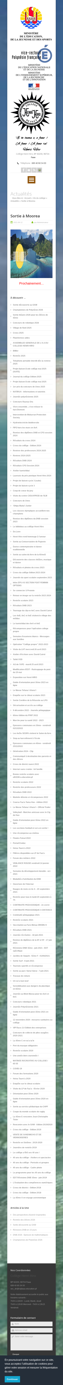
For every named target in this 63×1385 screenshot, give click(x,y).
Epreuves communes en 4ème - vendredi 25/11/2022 (32, 744)
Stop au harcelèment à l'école (26, 738)
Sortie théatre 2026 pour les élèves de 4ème (30, 316)
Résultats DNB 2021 (22, 930)
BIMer (15, 351)
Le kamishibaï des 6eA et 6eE (26, 623)
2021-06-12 (17, 222)
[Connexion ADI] (39, 170)
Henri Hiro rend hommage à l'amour (29, 537)
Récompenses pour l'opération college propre (30, 630)
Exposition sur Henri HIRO (25, 677)
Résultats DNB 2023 (22, 605)
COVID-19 (17, 1068)
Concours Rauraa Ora (23, 402)
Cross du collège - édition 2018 (27, 1193)
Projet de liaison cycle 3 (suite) (27, 481)
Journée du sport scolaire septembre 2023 (32, 577)
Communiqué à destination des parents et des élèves (32, 757)
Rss (34, 170)
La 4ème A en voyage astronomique (29, 1198)
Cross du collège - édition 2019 (27, 1129)
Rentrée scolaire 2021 (23, 920)
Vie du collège (39, 198)
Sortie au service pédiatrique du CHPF (30, 1107)
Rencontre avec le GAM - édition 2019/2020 (32, 1124)
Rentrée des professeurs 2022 (27, 787)
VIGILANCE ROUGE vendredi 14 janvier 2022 (31, 864)
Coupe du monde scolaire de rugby (29, 1112)
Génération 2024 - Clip (23, 751)
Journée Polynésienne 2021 (25, 1007)
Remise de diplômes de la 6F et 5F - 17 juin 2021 (32, 941)
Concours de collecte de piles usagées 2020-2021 (30, 1034)
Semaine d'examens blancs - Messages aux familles (31, 637)
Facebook (23, 170)
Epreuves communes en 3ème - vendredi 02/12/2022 (32, 726)
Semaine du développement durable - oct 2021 (31, 872)
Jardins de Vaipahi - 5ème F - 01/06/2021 (31, 956)
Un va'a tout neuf (20, 981)
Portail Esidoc (19, 843)
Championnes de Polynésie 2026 (28, 310)
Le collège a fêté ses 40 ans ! (26, 1152)
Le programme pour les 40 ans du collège (32, 1173)
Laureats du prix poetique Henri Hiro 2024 (32, 476)
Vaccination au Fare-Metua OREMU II (30, 925)
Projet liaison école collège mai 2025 (29, 382)
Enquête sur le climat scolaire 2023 (29, 695)
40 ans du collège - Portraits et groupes (31, 1162)
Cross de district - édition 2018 (27, 1188)
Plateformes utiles (21, 338)
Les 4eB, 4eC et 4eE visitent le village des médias (32, 617)
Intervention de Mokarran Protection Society (29, 416)
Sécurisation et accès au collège (28, 705)
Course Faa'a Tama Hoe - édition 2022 (30, 802)
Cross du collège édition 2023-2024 (29, 572)
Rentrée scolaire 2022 (23, 782)
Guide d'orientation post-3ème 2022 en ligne (30, 821)
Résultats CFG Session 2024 (26, 466)
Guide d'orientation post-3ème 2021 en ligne (30, 1013)
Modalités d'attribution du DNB (27, 879)
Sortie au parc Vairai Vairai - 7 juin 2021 (31, 971)
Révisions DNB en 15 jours (25, 1230)
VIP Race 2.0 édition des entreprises (29, 1028)
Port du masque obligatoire (25, 1046)
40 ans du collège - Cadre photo (27, 1167)
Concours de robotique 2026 (26, 323)
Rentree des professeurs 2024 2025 (29, 450)
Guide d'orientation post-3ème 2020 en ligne (30, 1100)
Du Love (17, 532)
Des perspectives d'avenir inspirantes (29, 1215)
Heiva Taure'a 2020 (22, 1079)
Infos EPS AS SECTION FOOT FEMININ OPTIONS (30, 584)
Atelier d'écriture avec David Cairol (29, 654)
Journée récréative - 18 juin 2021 (28, 935)
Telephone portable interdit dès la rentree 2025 (32, 362)
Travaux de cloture (21, 976)
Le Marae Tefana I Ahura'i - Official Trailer (32, 807)
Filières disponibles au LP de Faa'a (29, 853)
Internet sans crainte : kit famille (27, 769)
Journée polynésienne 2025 (25, 397)
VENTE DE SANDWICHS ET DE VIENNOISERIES (27, 1136)
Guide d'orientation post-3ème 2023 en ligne (30, 683)
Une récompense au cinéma (26, 833)
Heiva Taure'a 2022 (22, 848)
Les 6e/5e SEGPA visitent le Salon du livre (32, 733)
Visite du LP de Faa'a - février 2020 (29, 1089)
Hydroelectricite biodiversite (26, 423)
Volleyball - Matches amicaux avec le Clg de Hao (31, 813)
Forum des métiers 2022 (24, 858)
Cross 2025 (18, 333)
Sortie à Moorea (25, 216)
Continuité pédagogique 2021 (26, 915)
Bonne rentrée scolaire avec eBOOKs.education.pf (26, 775)
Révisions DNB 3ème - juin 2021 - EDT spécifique (30, 949)
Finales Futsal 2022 (22, 838)
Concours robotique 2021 (24, 1002)
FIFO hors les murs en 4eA (25, 428)
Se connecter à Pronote (24, 590)
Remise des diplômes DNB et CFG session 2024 (32, 434)
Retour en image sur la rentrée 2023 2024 (32, 595)
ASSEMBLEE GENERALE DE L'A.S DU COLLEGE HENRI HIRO (30, 344)
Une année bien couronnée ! (26, 1056)
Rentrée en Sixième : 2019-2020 (27, 1142)
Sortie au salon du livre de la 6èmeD (29, 554)
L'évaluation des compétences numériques (32, 1183)
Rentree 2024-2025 (22, 455)
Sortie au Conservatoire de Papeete (29, 542)
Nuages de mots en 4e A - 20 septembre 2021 (31, 890)
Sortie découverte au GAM (25, 305)
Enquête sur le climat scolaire (26, 1084)
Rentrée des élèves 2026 (24, 1220)
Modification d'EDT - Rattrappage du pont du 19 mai (31, 670)
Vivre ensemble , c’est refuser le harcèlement (28, 408)
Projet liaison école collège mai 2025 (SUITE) (29, 370)
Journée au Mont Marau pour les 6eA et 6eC (31, 995)
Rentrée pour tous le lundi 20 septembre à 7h (32, 898)
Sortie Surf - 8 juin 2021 (23, 961)
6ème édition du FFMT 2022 (25, 715)
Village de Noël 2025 (22, 328)
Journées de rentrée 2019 (25, 1147)
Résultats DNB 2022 (22, 792)
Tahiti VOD (17, 659)
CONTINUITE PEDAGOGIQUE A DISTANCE (32, 910)
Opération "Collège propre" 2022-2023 (30, 644)
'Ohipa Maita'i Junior (22, 506)
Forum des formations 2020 (25, 1074)
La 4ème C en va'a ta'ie (23, 1041)
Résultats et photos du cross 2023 (28, 567)
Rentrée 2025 (19, 356)
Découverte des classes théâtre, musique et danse (32, 561)
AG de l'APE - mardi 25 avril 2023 (28, 664)
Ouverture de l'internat (23, 884)
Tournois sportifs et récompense (28, 966)
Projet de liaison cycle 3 (24, 486)
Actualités (14, 201)
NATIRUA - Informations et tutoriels (29, 392)
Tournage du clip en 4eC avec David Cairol (32, 610)
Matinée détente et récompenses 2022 (30, 797)
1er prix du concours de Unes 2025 (29, 387)
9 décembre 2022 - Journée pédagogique (31, 710)
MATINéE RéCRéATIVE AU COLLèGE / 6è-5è (30, 1062)
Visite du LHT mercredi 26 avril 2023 (29, 649)
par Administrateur (41, 222)
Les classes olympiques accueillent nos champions (31, 512)
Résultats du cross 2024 (24, 440)
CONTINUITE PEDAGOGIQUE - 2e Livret (31, 905)
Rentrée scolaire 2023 (23, 600)
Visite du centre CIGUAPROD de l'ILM (30, 496)
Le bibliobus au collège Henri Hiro (28, 527)
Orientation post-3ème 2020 (25, 1094)
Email (28, 170)
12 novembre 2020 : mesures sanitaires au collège (32, 1021)
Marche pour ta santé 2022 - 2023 (28, 720)
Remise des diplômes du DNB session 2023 (30, 520)
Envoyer (16, 1354)
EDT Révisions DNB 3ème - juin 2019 (30, 1178)
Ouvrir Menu (31, 179)
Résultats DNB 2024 (22, 461)
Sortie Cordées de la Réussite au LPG (30, 700)
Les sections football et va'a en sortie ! (30, 828)
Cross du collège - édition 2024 (27, 445)
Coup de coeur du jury (23, 491)
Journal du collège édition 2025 (27, 377)
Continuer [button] (12, 1379)
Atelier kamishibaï (21, 471)
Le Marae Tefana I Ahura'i (24, 690)
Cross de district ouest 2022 (26, 764)
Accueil (27, 198)
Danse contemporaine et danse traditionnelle (27, 548)
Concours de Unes (21, 501)
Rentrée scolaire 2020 (23, 1051)
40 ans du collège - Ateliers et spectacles (32, 1157)
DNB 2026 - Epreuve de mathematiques (30, 1235)
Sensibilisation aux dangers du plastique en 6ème (31, 987)
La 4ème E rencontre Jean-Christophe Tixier (30, 1118)
